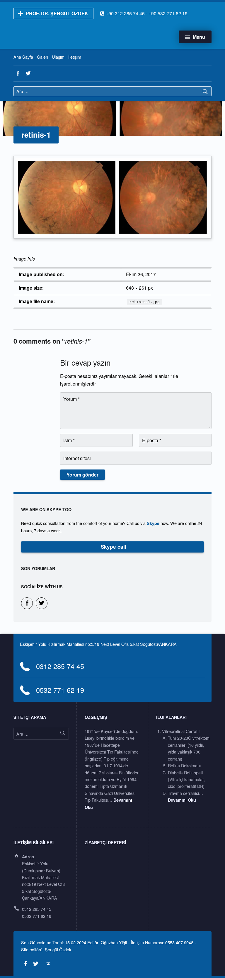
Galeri (42, 57)
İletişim (74, 57)
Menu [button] (199, 36)
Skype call (113, 546)
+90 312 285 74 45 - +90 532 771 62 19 (144, 13)
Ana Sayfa (23, 57)
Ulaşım (58, 57)
